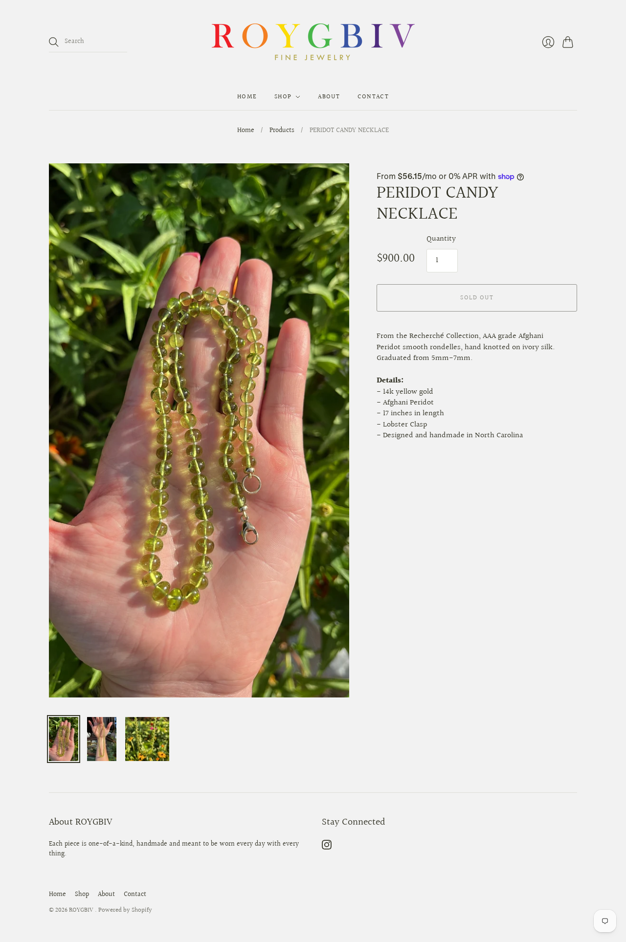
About (329, 97)
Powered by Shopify (125, 910)
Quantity (441, 239)
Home (247, 97)
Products (281, 131)
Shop (282, 97)
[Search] (54, 42)
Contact (373, 97)
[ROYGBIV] (313, 41)
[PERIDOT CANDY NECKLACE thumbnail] (63, 739)
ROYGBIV (82, 910)
